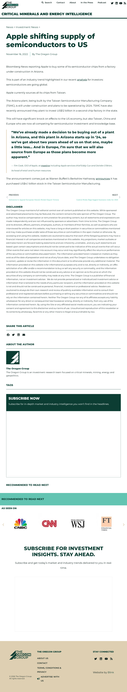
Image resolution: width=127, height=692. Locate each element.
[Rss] (125, 3)
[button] (8, 335)
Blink (111, 672)
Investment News (27, 27)
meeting (45, 165)
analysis (82, 79)
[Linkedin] (116, 3)
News (9, 27)
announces (103, 178)
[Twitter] (112, 3)
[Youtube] (121, 3)
